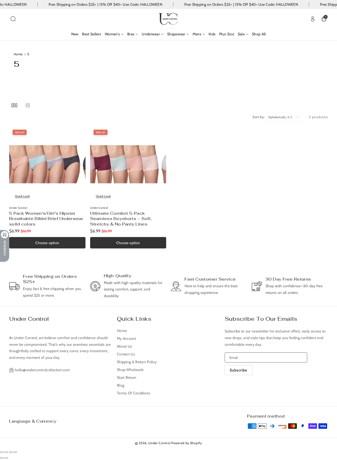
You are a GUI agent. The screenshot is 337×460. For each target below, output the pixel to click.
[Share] (6, 452)
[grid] (14, 105)
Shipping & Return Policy (137, 362)
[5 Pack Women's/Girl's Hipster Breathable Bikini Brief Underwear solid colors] (47, 164)
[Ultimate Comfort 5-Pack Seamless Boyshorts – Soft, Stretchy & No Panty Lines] (128, 164)
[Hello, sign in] (313, 19)
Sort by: (258, 117)
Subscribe (238, 370)
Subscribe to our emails (261, 318)
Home (18, 54)
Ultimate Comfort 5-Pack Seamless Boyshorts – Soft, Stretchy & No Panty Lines (121, 219)
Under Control (29, 318)
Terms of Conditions (133, 393)
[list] (27, 105)
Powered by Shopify (186, 443)
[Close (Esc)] (2, 452)
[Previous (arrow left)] (2, 458)
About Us (124, 346)
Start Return (126, 377)
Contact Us (126, 354)
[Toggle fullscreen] (11, 452)
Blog (120, 385)
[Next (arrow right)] (6, 458)
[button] (13, 19)
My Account (126, 338)
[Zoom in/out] (15, 452)
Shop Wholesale (130, 370)
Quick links (134, 318)
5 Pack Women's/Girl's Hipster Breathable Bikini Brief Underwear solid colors (46, 219)
